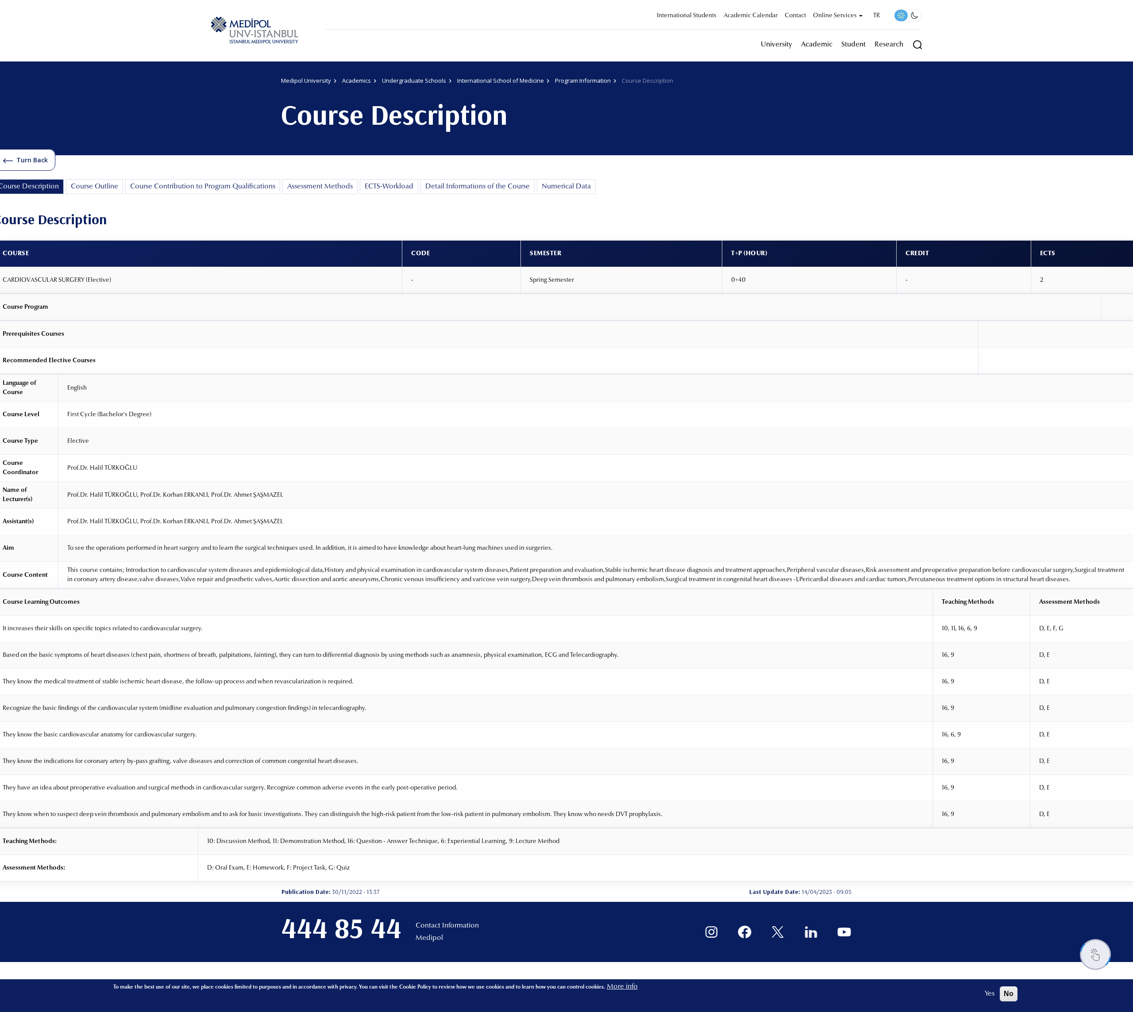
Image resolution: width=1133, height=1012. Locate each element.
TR (876, 16)
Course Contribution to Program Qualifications (202, 186)
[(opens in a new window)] (711, 932)
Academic (816, 44)
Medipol (429, 938)
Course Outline (94, 186)
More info (622, 986)
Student (853, 44)
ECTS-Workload (389, 186)
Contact (795, 16)
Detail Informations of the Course (477, 186)
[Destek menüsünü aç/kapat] (1095, 954)
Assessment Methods (320, 186)
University (776, 44)
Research (889, 44)
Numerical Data (566, 186)
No (1009, 993)
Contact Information (447, 925)
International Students (687, 16)
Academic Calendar (751, 16)
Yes (989, 993)
